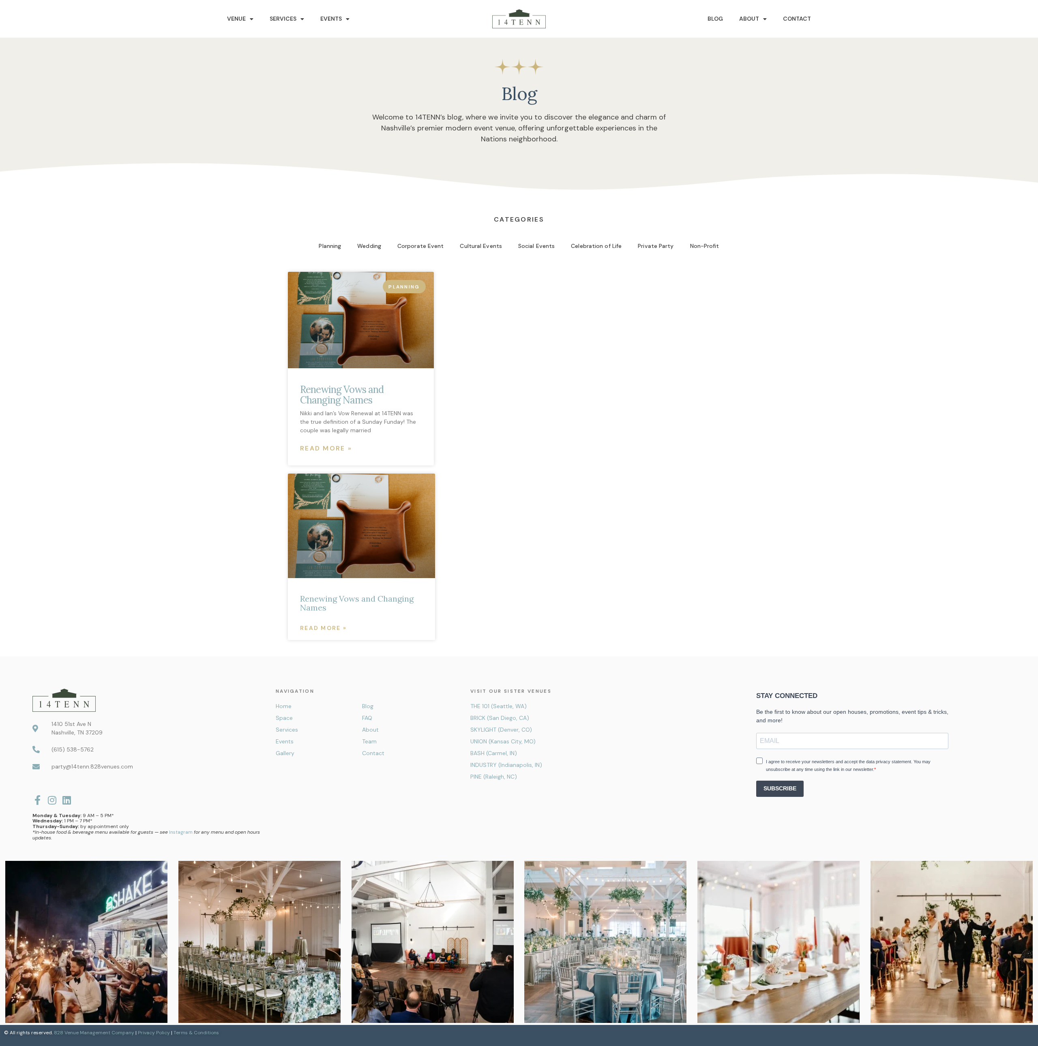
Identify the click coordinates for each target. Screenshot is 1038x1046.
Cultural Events (481, 246)
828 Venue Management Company (94, 1032)
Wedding (369, 246)
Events (331, 18)
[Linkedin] (66, 800)
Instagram (181, 832)
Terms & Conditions (196, 1032)
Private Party (655, 246)
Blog (715, 18)
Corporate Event (420, 246)
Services (283, 18)
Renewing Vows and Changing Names (342, 394)
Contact (797, 18)
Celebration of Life (596, 246)
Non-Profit (704, 246)
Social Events (536, 246)
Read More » (326, 448)
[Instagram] (52, 800)
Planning (330, 246)
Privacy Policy (154, 1032)
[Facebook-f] (37, 800)
